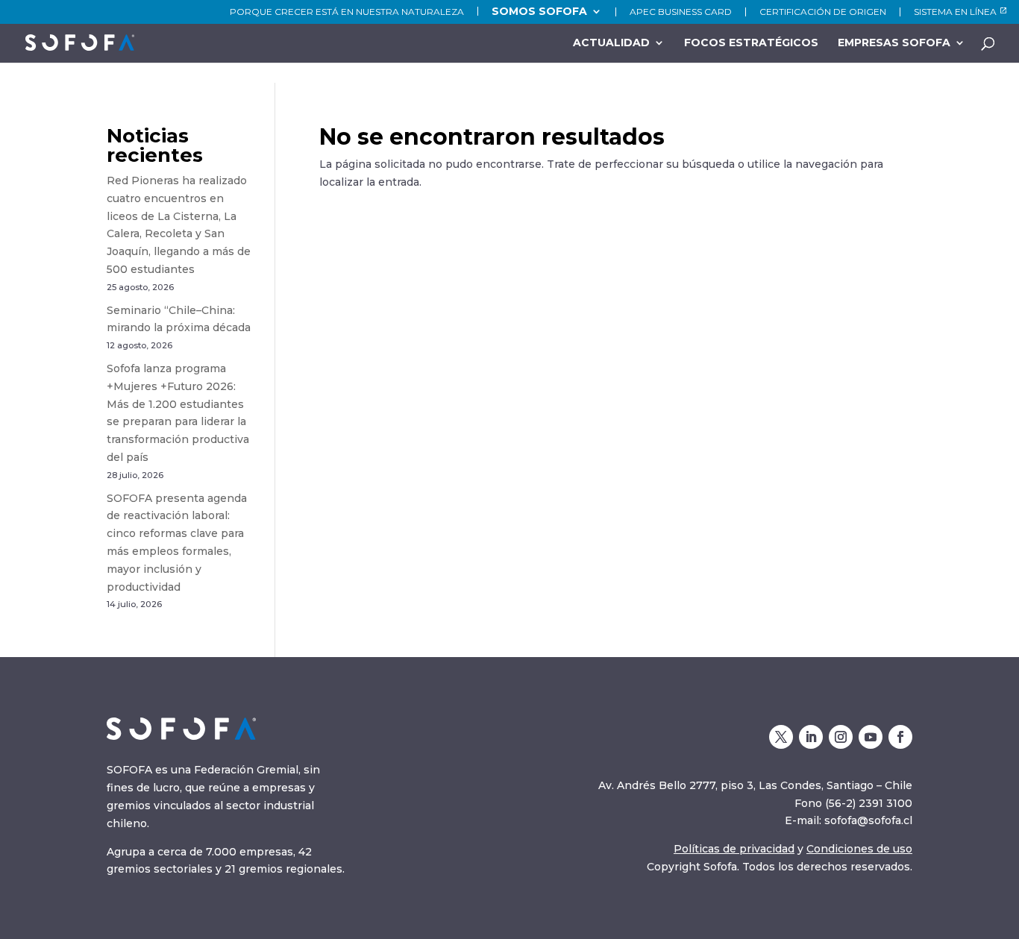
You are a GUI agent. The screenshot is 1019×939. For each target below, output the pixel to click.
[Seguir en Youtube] (870, 737)
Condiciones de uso (859, 848)
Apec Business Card (681, 11)
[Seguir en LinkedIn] (811, 737)
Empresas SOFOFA (894, 43)
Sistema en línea (955, 11)
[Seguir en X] (781, 737)
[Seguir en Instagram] (841, 737)
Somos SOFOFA (539, 11)
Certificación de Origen (822, 11)
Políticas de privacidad (734, 848)
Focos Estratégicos (751, 43)
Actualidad (611, 43)
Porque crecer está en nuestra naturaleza (347, 11)
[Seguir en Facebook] (900, 737)
